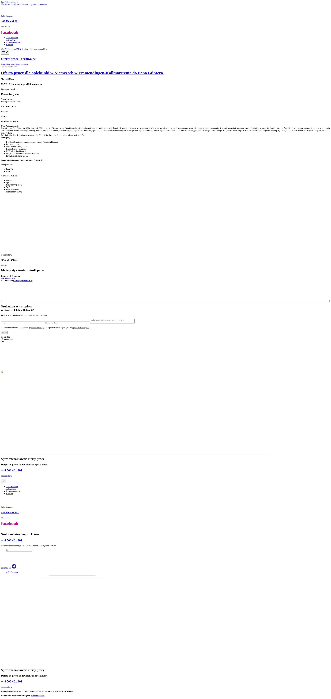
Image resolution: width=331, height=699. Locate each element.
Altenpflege (11, 40)
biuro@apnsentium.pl (22, 281)
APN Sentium (12, 38)
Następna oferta (21, 64)
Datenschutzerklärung (10, 546)
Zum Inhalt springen (9, 2)
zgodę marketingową (80, 328)
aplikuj (4, 265)
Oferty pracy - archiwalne (18, 58)
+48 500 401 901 (8, 278)
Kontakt (9, 45)
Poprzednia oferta (8, 64)
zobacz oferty (6, 476)
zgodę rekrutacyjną (36, 328)
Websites (37, 696)
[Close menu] (3, 481)
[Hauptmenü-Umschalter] (5, 52)
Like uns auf (6, 568)
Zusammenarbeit (13, 42)
